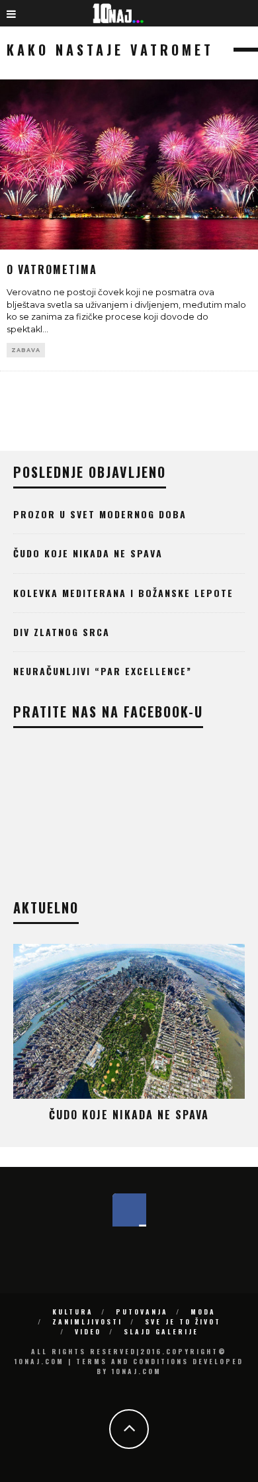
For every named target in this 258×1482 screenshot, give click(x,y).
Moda (203, 1312)
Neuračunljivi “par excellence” (102, 671)
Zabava (25, 350)
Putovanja (142, 1312)
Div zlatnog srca (61, 632)
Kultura (72, 1312)
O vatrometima (52, 269)
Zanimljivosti (87, 1321)
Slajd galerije (161, 1331)
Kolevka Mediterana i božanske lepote (123, 593)
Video (88, 1331)
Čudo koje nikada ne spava (88, 553)
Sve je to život (183, 1321)
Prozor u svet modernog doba (100, 514)
